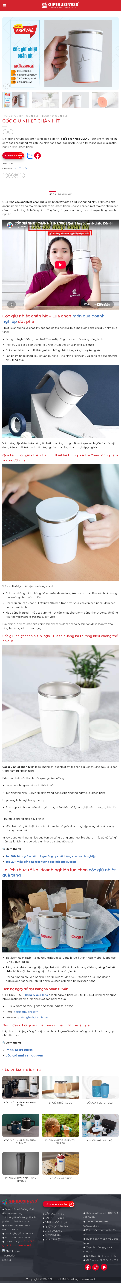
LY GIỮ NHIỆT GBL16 (60, 1102)
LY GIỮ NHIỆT (59, 116)
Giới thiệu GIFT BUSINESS (101, 1256)
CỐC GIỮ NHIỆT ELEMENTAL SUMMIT (20, 1142)
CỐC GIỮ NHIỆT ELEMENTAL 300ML (20, 1104)
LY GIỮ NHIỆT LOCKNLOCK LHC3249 (20, 1180)
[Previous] (9, 53)
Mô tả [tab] (52, 194)
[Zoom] (6, 86)
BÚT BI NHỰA (53, 1235)
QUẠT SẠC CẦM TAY (56, 1226)
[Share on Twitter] (11, 175)
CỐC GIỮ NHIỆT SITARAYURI (24, 1055)
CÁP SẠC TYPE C (54, 1213)
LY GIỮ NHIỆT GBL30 (19, 1050)
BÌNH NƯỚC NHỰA (56, 1222)
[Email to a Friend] (16, 175)
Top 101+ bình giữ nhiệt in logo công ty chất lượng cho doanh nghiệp (51, 856)
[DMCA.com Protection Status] (12, 1255)
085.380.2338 (101, 1221)
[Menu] (4, 5)
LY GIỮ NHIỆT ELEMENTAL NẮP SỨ (60, 1142)
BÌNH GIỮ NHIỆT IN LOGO (34, 116)
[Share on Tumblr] (22, 175)
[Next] (112, 53)
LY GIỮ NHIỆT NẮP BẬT (100, 1140)
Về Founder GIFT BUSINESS (102, 1260)
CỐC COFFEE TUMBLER (100, 1102)
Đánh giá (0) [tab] (65, 194)
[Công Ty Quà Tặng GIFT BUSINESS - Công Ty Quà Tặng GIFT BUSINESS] (60, 5)
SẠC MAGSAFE (53, 1230)
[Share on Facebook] (5, 175)
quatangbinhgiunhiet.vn (32, 1017)
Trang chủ (9, 116)
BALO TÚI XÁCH (54, 1218)
